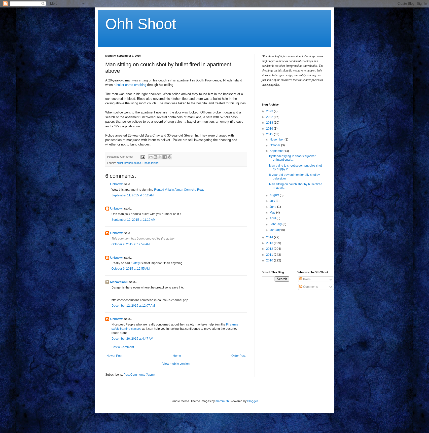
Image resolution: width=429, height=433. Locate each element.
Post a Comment (122, 347)
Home (177, 356)
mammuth (222, 401)
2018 (270, 122)
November (277, 139)
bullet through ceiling (129, 162)
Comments (310, 287)
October (275, 145)
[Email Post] (142, 156)
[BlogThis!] (155, 156)
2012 (270, 249)
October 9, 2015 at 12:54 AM (130, 244)
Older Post (238, 356)
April (273, 218)
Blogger (252, 401)
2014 (270, 237)
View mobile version (176, 363)
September (277, 151)
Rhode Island (150, 162)
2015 (270, 134)
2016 (270, 128)
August (275, 195)
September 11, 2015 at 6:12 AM (132, 195)
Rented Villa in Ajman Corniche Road (179, 189)
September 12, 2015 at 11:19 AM (133, 219)
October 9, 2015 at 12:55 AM (130, 268)
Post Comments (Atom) (139, 374)
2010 (270, 260)
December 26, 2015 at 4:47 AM (132, 338)
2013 (270, 243)
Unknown (116, 184)
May (273, 212)
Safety (135, 263)
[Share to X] (160, 156)
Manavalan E (119, 282)
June (273, 207)
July (273, 201)
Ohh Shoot (140, 24)
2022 (270, 117)
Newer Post (114, 356)
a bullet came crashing (130, 85)
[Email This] (150, 156)
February (276, 224)
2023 (270, 111)
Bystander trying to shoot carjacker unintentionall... (292, 157)
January (275, 230)
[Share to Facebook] (164, 156)
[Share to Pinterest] (169, 156)
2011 (270, 254)
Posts (306, 279)
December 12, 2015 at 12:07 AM (133, 305)
